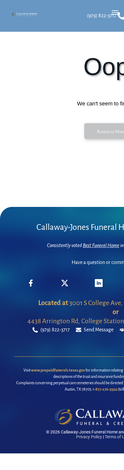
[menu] (115, 12)
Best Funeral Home (101, 245)
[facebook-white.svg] (31, 287)
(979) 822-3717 (101, 15)
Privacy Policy (89, 436)
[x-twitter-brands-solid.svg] (65, 285)
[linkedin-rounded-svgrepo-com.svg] (99, 285)
